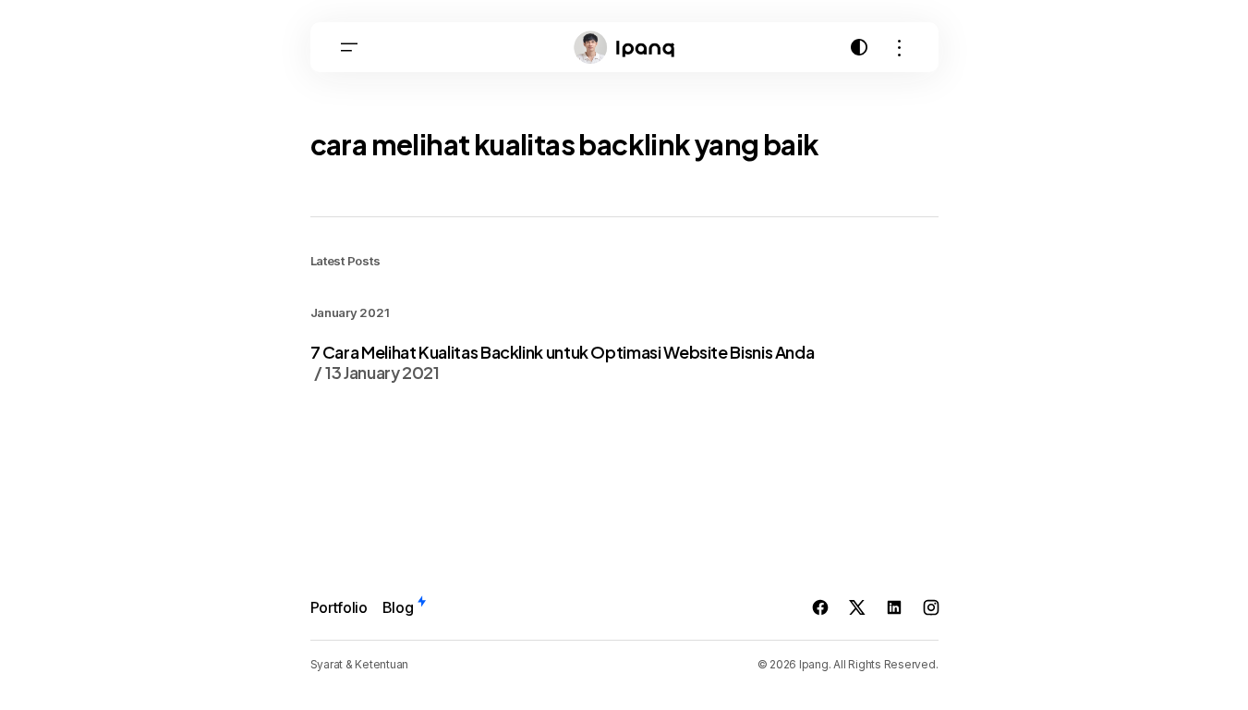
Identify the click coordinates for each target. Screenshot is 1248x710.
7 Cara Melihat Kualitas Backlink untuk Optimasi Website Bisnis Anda (562, 362)
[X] (857, 607)
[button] (349, 47)
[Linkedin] (894, 607)
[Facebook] (820, 607)
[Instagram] (931, 607)
